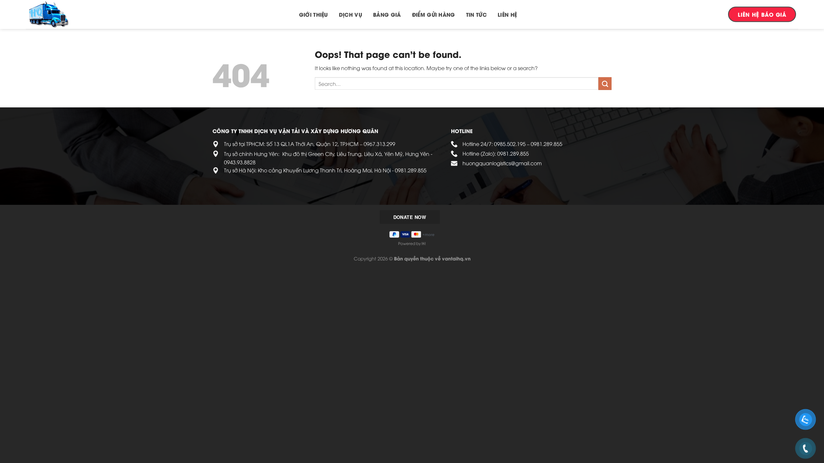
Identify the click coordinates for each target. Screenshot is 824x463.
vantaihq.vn (456, 258)
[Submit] (605, 83)
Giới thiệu (313, 14)
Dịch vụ (350, 14)
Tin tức (476, 14)
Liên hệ (507, 14)
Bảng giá (387, 14)
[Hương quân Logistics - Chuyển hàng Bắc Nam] (58, 14)
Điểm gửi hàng (433, 14)
